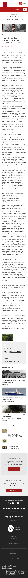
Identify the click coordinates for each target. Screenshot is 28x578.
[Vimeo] (18, 503)
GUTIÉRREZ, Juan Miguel (7, 46)
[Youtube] (13, 503)
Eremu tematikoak (14, 536)
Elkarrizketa (15, 19)
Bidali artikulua (14, 490)
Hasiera (8, 19)
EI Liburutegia (14, 541)
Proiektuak (14, 538)
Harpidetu (17, 9)
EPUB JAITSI (9, 348)
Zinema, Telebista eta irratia (11, 361)
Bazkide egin (13, 511)
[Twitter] (10, 503)
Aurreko (11, 9)
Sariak (14, 546)
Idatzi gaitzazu (13, 520)
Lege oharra (13, 551)
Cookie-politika (14, 556)
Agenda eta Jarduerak (14, 543)
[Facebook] (8, 503)
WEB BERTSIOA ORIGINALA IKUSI (14, 344)
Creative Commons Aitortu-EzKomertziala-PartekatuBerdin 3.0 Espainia (17, 352)
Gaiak (22, 19)
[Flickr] (15, 503)
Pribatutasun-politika (14, 553)
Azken (4, 9)
